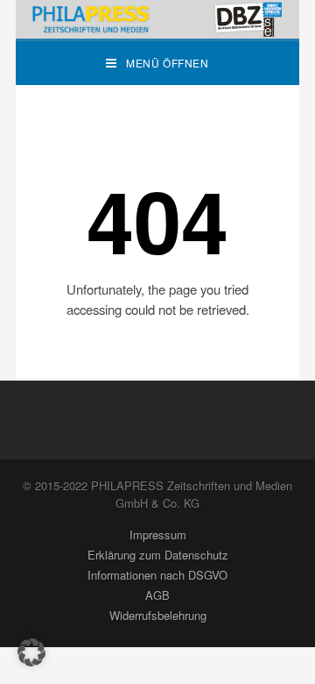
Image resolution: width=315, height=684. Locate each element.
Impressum (158, 534)
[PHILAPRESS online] (157, 19)
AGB (157, 595)
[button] (31, 652)
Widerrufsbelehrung (157, 615)
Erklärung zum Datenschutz (158, 554)
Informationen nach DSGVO (158, 574)
